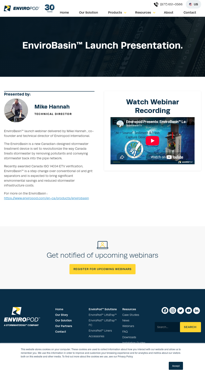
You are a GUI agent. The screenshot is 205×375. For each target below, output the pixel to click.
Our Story (61, 314)
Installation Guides (133, 342)
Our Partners (63, 326)
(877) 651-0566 (171, 4)
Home (64, 12)
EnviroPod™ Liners (100, 330)
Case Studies (130, 314)
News (125, 320)
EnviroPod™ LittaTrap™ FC (103, 323)
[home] (22, 8)
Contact (190, 12)
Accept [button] (176, 365)
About (168, 12)
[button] (117, 13)
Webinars (128, 326)
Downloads (129, 337)
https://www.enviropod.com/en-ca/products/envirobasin (46, 198)
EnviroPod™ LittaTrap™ (103, 314)
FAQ (125, 331)
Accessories (96, 336)
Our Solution (88, 12)
